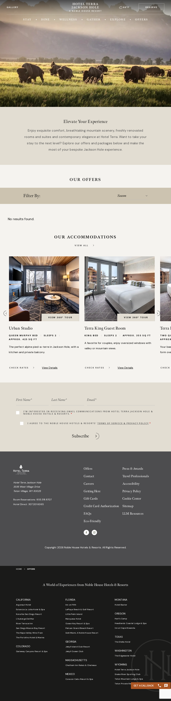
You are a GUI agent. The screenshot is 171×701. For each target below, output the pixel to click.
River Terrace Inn (24, 623)
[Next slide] (157, 313)
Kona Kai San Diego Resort (29, 614)
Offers (141, 19)
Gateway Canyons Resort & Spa (32, 651)
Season (122, 196)
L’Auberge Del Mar (25, 618)
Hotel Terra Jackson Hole (127, 669)
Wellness (68, 19)
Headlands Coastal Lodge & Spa (130, 623)
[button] (151, 7)
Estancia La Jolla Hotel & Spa (30, 609)
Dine (45, 19)
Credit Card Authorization (101, 506)
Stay (27, 19)
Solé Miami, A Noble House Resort (81, 633)
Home (19, 569)
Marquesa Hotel (73, 618)
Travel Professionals (135, 476)
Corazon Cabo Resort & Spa (79, 679)
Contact (89, 476)
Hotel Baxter (121, 604)
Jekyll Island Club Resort (77, 646)
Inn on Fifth (70, 604)
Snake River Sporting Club (127, 674)
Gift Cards (91, 499)
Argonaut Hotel (23, 604)
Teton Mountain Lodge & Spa (129, 679)
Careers (89, 484)
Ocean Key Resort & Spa (77, 623)
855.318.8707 (44, 499)
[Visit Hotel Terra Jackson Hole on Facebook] (86, 532)
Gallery (13, 7)
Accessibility (131, 484)
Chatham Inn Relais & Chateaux (81, 665)
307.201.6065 (36, 504)
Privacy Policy (131, 491)
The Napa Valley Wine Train (29, 633)
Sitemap (128, 506)
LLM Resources (133, 514)
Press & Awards (132, 469)
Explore (118, 19)
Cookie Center (131, 499)
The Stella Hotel (122, 642)
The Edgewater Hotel (125, 655)
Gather (94, 19)
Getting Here (92, 491)
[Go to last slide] (6, 313)
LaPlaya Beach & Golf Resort (79, 609)
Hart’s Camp (121, 618)
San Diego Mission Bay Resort (30, 628)
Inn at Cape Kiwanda (125, 628)
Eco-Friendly (92, 521)
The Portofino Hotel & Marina (30, 637)
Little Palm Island (73, 614)
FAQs (88, 514)
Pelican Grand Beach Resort (79, 628)
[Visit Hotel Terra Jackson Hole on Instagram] (94, 532)
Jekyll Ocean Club (74, 651)
